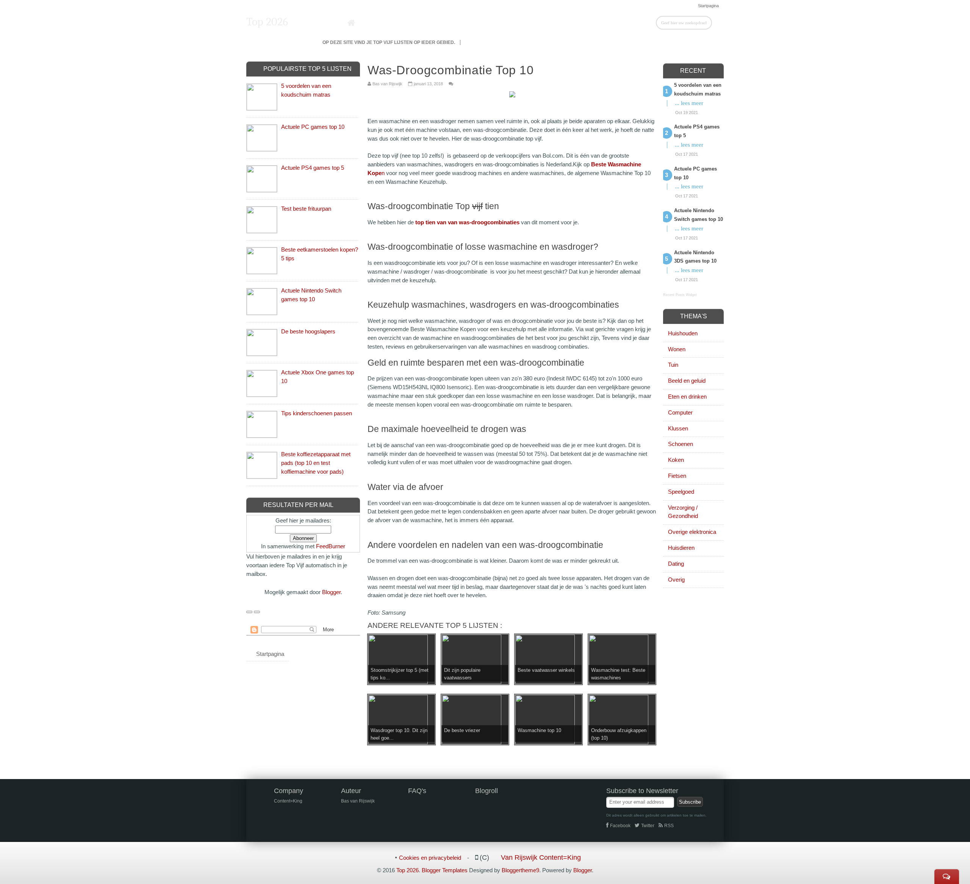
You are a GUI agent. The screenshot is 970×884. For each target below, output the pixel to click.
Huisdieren (681, 547)
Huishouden (683, 333)
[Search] (718, 22)
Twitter (647, 825)
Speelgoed (681, 491)
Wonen (676, 349)
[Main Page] (351, 23)
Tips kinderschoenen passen (316, 413)
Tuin (673, 364)
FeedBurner (330, 546)
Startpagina (708, 5)
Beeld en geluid (687, 380)
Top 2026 (267, 21)
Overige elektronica (692, 532)
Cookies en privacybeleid (430, 857)
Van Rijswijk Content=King (541, 857)
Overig (676, 579)
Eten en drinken (687, 396)
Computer (680, 412)
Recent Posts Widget (680, 295)
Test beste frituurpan (306, 208)
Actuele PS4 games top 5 (312, 167)
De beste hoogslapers (308, 331)
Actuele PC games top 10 (312, 127)
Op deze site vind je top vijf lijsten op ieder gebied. (388, 42)
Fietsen (677, 476)
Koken (676, 460)
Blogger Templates (445, 870)
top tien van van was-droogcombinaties (467, 222)
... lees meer (689, 103)
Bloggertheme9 (520, 870)
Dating (676, 563)
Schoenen (680, 444)
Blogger (331, 592)
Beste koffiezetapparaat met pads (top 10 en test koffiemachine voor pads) (315, 463)
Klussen (678, 428)
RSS (669, 825)
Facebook (620, 825)
